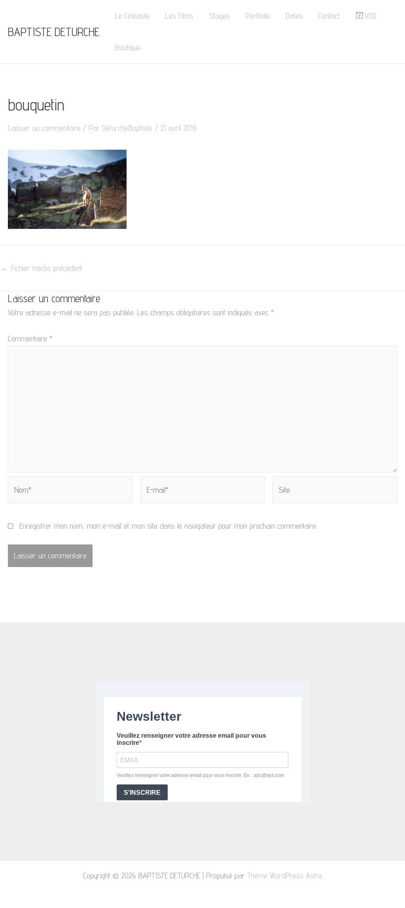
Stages (219, 16)
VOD (371, 16)
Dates (294, 16)
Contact (329, 16)
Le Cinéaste (132, 16)
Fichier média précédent (42, 268)
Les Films (179, 16)
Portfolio (258, 16)
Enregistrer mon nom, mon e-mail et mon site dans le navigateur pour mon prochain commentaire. (168, 526)
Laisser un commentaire (44, 128)
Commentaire (30, 338)
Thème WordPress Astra (284, 875)
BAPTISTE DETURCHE (53, 32)
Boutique (127, 47)
